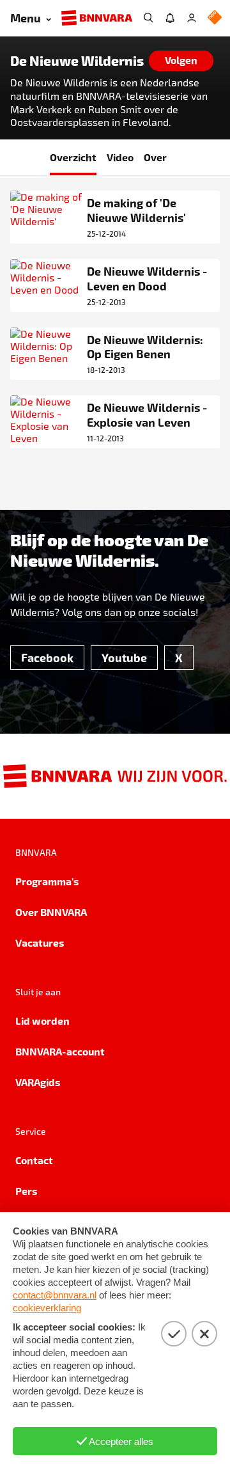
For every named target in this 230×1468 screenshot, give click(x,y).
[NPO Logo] (215, 18)
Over (155, 157)
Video (120, 157)
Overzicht (73, 157)
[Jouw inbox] (170, 18)
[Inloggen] (191, 18)
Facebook (47, 657)
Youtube (124, 657)
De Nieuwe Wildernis (77, 60)
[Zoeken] (148, 18)
